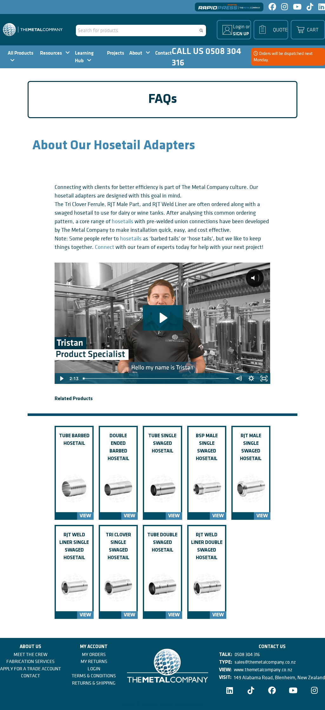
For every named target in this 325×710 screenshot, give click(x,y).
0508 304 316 (247, 654)
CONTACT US (272, 647)
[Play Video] (61, 378)
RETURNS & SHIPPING (94, 683)
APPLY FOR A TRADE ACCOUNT (30, 668)
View (85, 516)
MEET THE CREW (31, 654)
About (136, 53)
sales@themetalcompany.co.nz (265, 662)
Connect (104, 247)
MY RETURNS (94, 661)
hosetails (122, 221)
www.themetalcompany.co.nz (263, 669)
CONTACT (30, 675)
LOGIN (94, 668)
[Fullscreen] (264, 378)
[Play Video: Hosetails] (162, 318)
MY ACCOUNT (94, 647)
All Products (20, 53)
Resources (51, 53)
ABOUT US (30, 647)
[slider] (156, 378)
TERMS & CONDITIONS (94, 675)
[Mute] (238, 378)
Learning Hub (84, 57)
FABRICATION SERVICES (30, 661)
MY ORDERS (94, 654)
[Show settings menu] (251, 378)
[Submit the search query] (201, 30)
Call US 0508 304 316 (206, 56)
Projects (115, 53)
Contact (163, 53)
